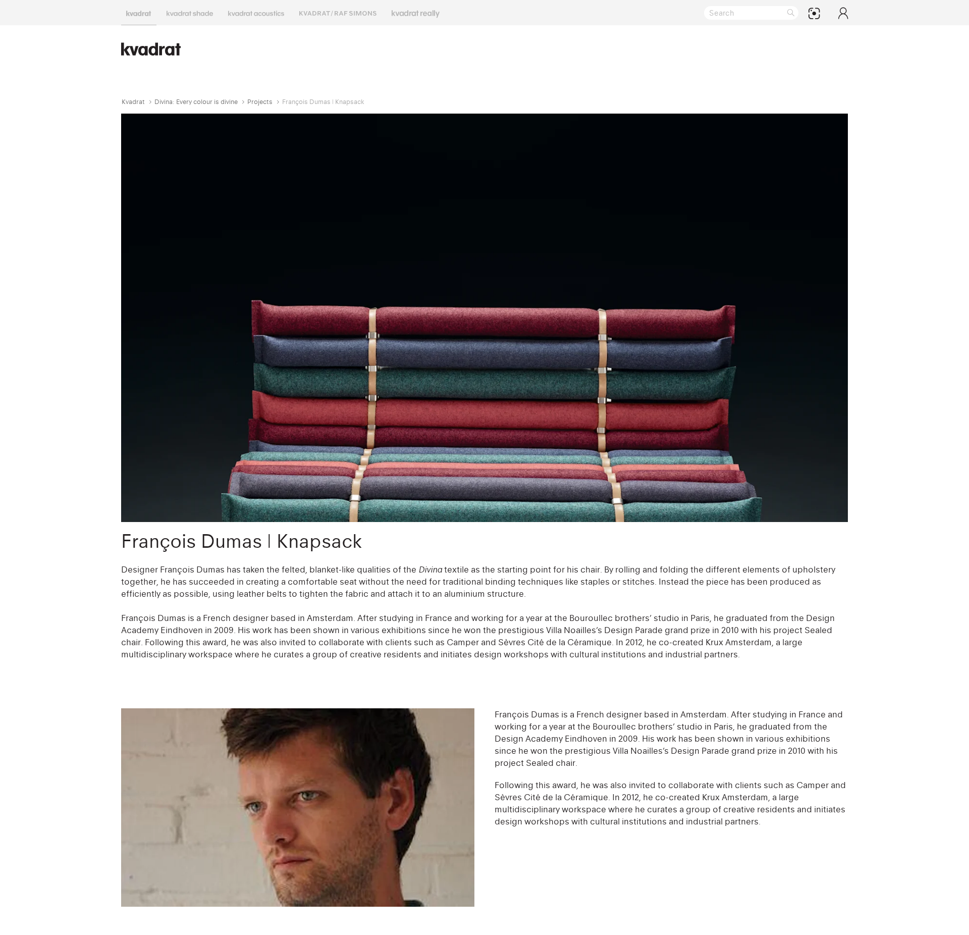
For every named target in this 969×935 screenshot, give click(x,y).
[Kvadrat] (138, 12)
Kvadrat (133, 102)
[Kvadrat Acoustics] (256, 12)
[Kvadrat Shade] (190, 12)
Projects (260, 102)
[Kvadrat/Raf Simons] (338, 12)
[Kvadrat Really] (416, 12)
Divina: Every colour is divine (196, 102)
